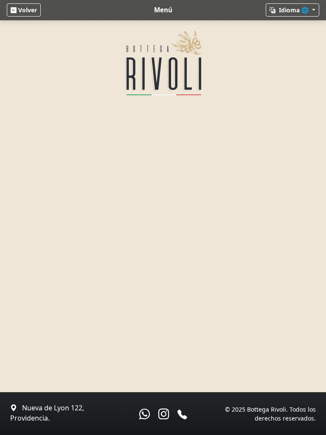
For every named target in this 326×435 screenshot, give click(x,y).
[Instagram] (163, 414)
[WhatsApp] (144, 414)
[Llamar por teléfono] (182, 414)
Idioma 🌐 (293, 10)
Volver (27, 10)
